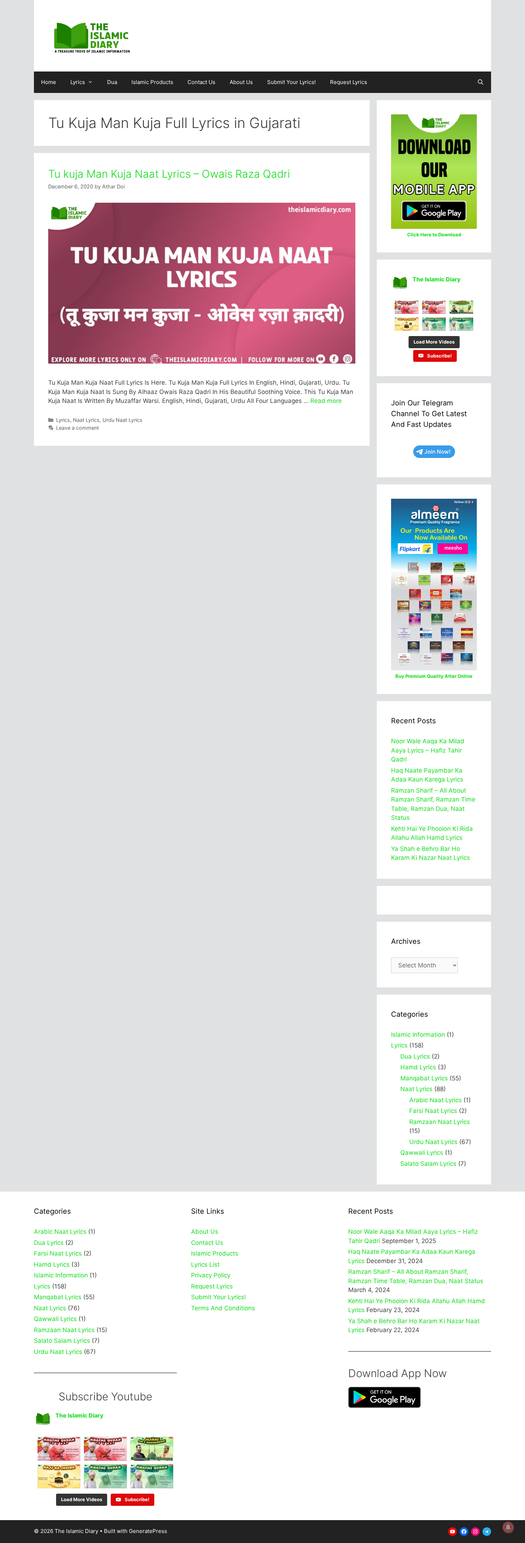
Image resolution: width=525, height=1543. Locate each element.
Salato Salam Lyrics (428, 1163)
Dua (112, 82)
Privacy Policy (210, 1275)
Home (48, 82)
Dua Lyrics (415, 1056)
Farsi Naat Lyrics (433, 1110)
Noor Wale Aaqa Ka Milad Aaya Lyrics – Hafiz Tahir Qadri (427, 750)
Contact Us (201, 82)
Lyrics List (205, 1264)
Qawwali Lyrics (421, 1152)
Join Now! (437, 451)
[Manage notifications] (508, 1527)
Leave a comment (77, 428)
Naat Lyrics (86, 420)
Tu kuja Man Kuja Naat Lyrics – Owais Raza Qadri (169, 173)
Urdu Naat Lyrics (122, 420)
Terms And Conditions (223, 1308)
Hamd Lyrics (418, 1067)
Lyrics (77, 82)
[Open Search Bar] (480, 82)
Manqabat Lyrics (424, 1078)
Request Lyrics (348, 82)
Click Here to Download (434, 234)
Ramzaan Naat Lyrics (439, 1121)
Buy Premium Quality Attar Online (433, 676)
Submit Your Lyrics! (291, 82)
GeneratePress (148, 1531)
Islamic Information (418, 1034)
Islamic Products (152, 82)
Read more (326, 400)
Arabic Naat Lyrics (435, 1100)
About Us (241, 82)
